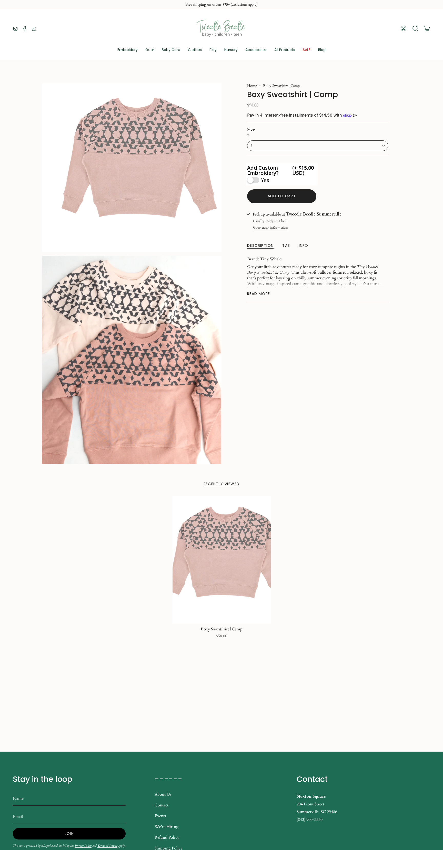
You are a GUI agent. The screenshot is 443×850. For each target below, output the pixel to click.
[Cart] (427, 28)
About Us (163, 794)
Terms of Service (107, 846)
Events (160, 816)
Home (252, 85)
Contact (161, 805)
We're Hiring (166, 826)
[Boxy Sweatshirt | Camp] (222, 560)
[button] (150, 50)
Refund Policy (167, 837)
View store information (270, 228)
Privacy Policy (83, 846)
